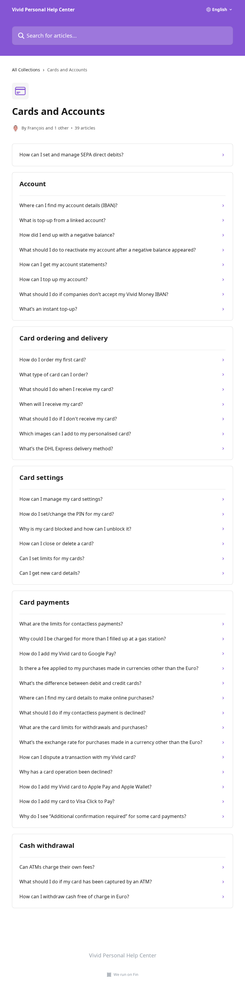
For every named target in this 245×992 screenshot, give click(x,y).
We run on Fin (126, 974)
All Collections (26, 70)
